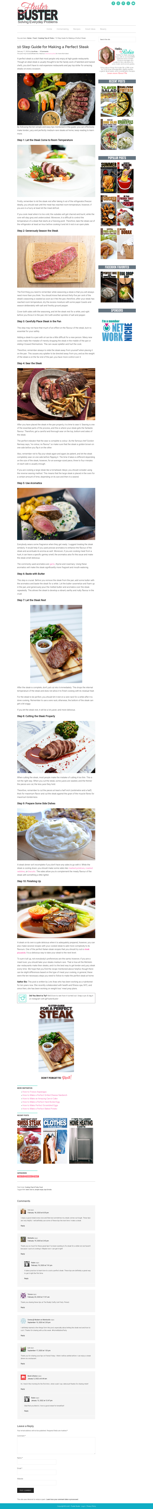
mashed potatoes (77, 868)
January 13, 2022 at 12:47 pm (41, 1401)
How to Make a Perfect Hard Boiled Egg (41, 1102)
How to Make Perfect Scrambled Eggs (40, 1105)
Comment (21, 1436)
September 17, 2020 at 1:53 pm (39, 1351)
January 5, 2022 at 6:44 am (37, 1379)
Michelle (31, 1238)
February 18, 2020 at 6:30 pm (38, 1213)
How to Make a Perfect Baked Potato (39, 1108)
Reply (23, 1226)
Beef (36, 1176)
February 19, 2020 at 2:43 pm (38, 1241)
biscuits (31, 871)
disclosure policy (50, 53)
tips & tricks (48, 1189)
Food (41, 1187)
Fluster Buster (38, 12)
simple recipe (39, 1189)
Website (20, 1479)
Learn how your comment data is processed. (62, 1499)
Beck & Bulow (33, 1376)
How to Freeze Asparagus (34, 1092)
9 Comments (44, 51)
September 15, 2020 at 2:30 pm (39, 1322)
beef (27, 1189)
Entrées (29, 1176)
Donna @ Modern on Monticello (39, 1320)
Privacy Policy (91, 1506)
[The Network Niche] (117, 346)
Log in (83, 1506)
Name (20, 1458)
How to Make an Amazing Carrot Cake (40, 1098)
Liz (29, 1348)
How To (21, 1176)
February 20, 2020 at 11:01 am (39, 1297)
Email (19, 1468)
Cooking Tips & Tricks (32, 1187)
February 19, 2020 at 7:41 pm (41, 1265)
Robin (33, 1263)
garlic (52, 564)
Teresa (30, 1294)
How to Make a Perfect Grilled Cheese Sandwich (44, 1095)
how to (32, 1189)
